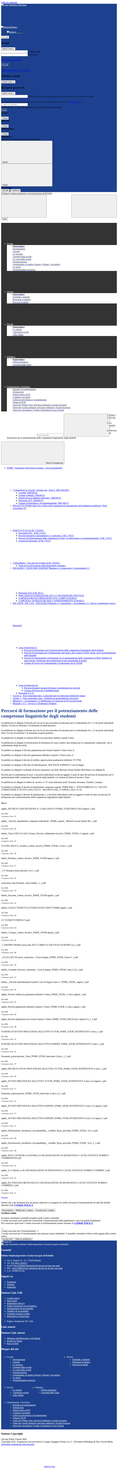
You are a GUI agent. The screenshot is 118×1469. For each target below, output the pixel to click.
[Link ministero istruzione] (14, 5)
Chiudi (4, 118)
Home (112, 415)
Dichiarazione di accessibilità (20, 1308)
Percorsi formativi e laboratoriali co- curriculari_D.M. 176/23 (46, 535)
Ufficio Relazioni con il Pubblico (22, 1306)
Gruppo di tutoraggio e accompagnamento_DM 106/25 (43, 503)
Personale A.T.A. (26, 693)
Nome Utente (34, 51)
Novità (112, 417)
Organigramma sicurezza (24, 1380)
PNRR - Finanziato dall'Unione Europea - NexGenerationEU (35, 468)
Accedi (5, 37)
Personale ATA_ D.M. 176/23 (32, 533)
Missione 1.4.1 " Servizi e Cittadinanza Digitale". (35, 703)
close (4, 219)
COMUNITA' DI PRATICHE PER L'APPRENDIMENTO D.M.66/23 (51, 600)
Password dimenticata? (11, 60)
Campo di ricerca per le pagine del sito (18, 435)
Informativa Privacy (16, 1303)
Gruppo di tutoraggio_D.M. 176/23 (34, 541)
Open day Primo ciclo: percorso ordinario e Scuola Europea (40, 1420)
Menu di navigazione (54, 463)
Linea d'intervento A (27, 647)
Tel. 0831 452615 (19, 1263)
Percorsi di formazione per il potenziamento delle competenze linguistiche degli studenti (63, 650)
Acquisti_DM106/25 (27, 492)
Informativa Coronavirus (18, 1316)
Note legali (12, 1301)
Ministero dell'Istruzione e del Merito (23, 1338)
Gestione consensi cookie (18, 1314)
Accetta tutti (45, 1210)
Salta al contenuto (9, 2)
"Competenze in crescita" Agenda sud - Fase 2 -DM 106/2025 (41, 490)
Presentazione (19, 1359)
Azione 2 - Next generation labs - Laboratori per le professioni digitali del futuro (49, 695)
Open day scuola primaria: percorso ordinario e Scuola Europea (41, 1423)
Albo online (18, 1395)
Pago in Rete (13, 1343)
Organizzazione (20, 1372)
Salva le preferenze (23, 1239)
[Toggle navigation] (24, 206)
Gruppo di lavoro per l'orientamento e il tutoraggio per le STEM (53, 663)
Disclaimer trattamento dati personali (17, 1444)
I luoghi (16, 1362)
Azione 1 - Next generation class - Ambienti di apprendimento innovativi (46, 698)
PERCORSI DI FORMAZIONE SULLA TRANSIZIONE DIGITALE (51, 595)
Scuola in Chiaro (14, 1341)
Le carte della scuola (22, 1370)
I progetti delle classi (50, 1392)
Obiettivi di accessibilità (17, 1311)
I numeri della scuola (22, 1367)
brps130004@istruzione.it (36, 1265)
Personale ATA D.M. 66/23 (30, 593)
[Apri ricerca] (94, 206)
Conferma (15, 190)
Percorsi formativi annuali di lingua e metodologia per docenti (52, 688)
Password (32, 54)
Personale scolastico (81, 1362)
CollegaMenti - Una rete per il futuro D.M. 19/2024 (36, 563)
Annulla (5, 190)
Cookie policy (13, 1298)
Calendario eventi (21, 1392)
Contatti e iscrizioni (21, 1413)
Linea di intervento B (28, 685)
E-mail (31, 96)
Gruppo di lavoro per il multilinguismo (41, 690)
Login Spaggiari (75, 102)
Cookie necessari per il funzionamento (18, 1231)
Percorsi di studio (80, 1364)
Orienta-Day (18, 1407)
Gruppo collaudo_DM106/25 (31, 495)
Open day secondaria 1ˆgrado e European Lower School (38, 1426)
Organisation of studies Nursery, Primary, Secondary (36, 1375)
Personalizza (7, 1210)
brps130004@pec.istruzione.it (37, 1268)
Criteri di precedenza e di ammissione (30, 1415)
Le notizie (112, 424)
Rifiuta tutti (24, 1210)
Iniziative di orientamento (24, 1405)
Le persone (18, 1364)
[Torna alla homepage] (59, 193)
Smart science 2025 (21, 1410)
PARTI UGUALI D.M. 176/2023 (28, 530)
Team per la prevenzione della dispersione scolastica (42, 565)
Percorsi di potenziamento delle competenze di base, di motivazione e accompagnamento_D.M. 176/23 (65, 538)
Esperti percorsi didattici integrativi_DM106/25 (39, 498)
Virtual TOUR (19, 1418)
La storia (17, 1377)
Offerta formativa (48, 1390)
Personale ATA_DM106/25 (30, 500)
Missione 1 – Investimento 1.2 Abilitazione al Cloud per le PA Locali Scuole (47, 701)
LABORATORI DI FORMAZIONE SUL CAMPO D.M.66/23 (47, 598)
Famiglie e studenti (81, 1359)
